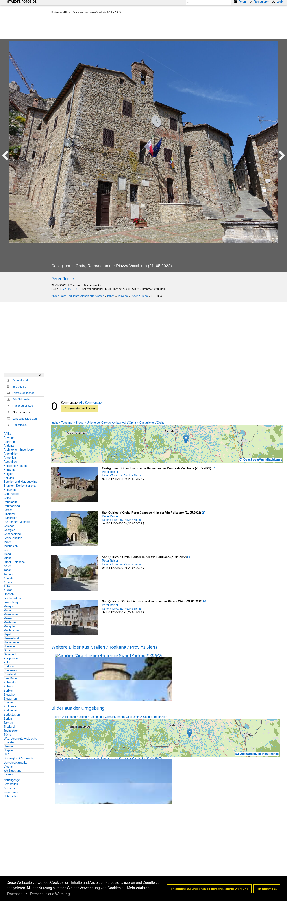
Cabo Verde (11, 493)
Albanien (9, 441)
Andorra (9, 445)
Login (279, 1)
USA (7, 754)
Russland (10, 674)
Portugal (9, 666)
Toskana (122, 296)
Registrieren (261, 1)
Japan (7, 570)
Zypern (8, 774)
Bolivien (9, 478)
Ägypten (9, 437)
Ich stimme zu (267, 888)
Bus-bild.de (19, 386)
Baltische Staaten (15, 465)
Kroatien (9, 582)
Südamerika (11, 710)
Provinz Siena (139, 296)
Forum (242, 1)
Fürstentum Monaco (17, 522)
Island (7, 558)
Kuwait (8, 590)
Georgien (9, 530)
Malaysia (9, 606)
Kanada (8, 578)
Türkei (8, 734)
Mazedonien (11, 614)
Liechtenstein (12, 598)
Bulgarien (10, 489)
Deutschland (12, 506)
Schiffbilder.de (21, 399)
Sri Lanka (10, 706)
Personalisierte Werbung (50, 894)
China (7, 498)
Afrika (7, 433)
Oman (7, 650)
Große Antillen (13, 538)
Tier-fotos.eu (20, 425)
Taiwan (8, 722)
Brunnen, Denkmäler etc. (20, 485)
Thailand (9, 726)
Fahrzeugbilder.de (23, 393)
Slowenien (10, 698)
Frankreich (10, 517)
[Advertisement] (133, 27)
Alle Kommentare (90, 402)
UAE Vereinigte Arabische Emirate (20, 740)
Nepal (7, 634)
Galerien (9, 526)
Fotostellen (11, 784)
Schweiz (9, 686)
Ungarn (8, 750)
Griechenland (12, 534)
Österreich (10, 654)
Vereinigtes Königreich (18, 758)
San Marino (11, 678)
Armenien (10, 457)
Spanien (9, 702)
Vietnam (9, 766)
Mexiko (8, 618)
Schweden (10, 682)
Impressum (11, 792)
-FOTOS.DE (22, 1)
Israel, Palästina (14, 562)
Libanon (9, 594)
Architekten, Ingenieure (19, 449)
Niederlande (11, 642)
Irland (7, 554)
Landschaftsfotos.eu (24, 418)
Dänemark (10, 502)
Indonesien (11, 546)
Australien (10, 461)
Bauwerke (10, 469)
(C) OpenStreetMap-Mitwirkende (260, 459)
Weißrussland (12, 770)
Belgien (8, 474)
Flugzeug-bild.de (22, 405)
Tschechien (11, 730)
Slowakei (9, 694)
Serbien (8, 690)
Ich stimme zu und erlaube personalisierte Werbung (209, 888)
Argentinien (11, 453)
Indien (7, 542)
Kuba (7, 586)
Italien (111, 296)
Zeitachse (10, 788)
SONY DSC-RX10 (69, 289)
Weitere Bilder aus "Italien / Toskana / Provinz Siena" (105, 647)
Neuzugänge (12, 780)
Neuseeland (11, 638)
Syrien (8, 718)
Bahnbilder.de (20, 380)
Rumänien (10, 670)
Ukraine (8, 746)
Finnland (9, 514)
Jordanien (10, 574)
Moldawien (10, 622)
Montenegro (11, 630)
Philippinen (11, 658)
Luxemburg (11, 602)
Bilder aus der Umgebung (78, 708)
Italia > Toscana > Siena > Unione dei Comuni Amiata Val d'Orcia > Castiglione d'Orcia (107, 422)
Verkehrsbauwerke (15, 762)
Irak (6, 550)
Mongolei (9, 626)
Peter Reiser (62, 278)
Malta (7, 610)
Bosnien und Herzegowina (20, 481)
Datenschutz (12, 796)
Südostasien (12, 714)
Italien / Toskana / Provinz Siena (121, 475)
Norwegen (10, 646)
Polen (7, 662)
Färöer (8, 510)
